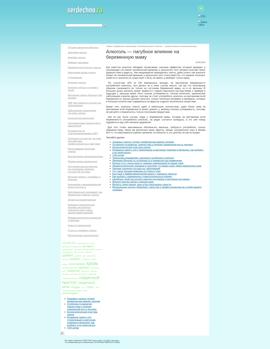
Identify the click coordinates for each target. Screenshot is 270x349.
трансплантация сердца (71, 290)
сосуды (75, 287)
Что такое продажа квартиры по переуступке (136, 171)
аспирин (87, 246)
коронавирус (77, 264)
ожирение (73, 270)
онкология (85, 271)
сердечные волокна (70, 278)
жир (84, 256)
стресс (89, 287)
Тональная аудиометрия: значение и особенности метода (143, 158)
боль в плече (79, 252)
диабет (67, 255)
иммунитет (91, 256)
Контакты (115, 340)
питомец (65, 274)
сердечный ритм (78, 285)
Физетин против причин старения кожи (132, 181)
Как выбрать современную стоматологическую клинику (142, 176)
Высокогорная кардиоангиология (85, 156)
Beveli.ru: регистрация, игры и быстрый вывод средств (141, 184)
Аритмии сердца (76, 57)
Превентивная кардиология (82, 161)
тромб (84, 290)
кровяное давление (70, 268)
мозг (64, 271)
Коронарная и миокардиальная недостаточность (84, 185)
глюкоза (88, 252)
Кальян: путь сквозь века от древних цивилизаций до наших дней (147, 163)
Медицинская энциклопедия (83, 235)
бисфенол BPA (88, 249)
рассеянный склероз (78, 274)
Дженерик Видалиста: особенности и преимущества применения (147, 160)
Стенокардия (75, 77)
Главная (109, 46)
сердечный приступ (80, 280)
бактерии (77, 249)
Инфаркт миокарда (78, 62)
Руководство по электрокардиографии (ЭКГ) (83, 132)
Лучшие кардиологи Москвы (83, 47)
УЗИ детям (73, 327)
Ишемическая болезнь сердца (84, 67)
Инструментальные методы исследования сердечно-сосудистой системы (83, 169)
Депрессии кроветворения (82, 199)
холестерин (69, 293)
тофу (97, 287)
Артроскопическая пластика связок (131, 147)
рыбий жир (92, 274)
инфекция (86, 259)
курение (84, 267)
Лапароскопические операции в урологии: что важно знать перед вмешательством (156, 165)
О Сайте (107, 340)
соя (82, 287)
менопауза (94, 268)
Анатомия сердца (77, 52)
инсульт (65, 259)
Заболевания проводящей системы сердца (82, 111)
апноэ (92, 243)
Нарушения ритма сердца (82, 72)
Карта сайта (97, 340)
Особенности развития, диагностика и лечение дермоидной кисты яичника (81, 307)
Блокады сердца (77, 82)
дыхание (78, 256)
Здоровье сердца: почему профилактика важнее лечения (83, 300)
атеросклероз (67, 249)
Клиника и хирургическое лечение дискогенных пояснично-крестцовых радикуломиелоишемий (81, 208)
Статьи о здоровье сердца (82, 230)
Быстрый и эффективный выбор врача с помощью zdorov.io (144, 173)
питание (93, 271)
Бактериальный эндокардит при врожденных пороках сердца (85, 193)
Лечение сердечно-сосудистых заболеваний (136, 168)
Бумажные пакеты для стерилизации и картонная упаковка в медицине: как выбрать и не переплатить (81, 321)
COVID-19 (68, 243)
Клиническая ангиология (81, 118)
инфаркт (75, 258)
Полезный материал (146, 46)
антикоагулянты (82, 243)
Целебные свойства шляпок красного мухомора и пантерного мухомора (151, 179)
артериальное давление (71, 247)
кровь (92, 263)
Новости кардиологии (79, 225)
